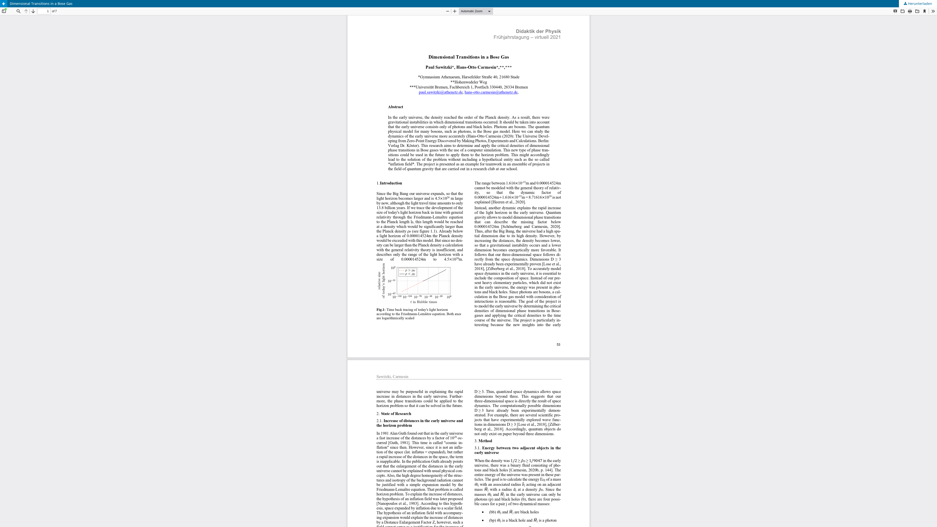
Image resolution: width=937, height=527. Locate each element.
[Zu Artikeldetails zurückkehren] (3, 3)
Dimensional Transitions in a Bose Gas (41, 3)
